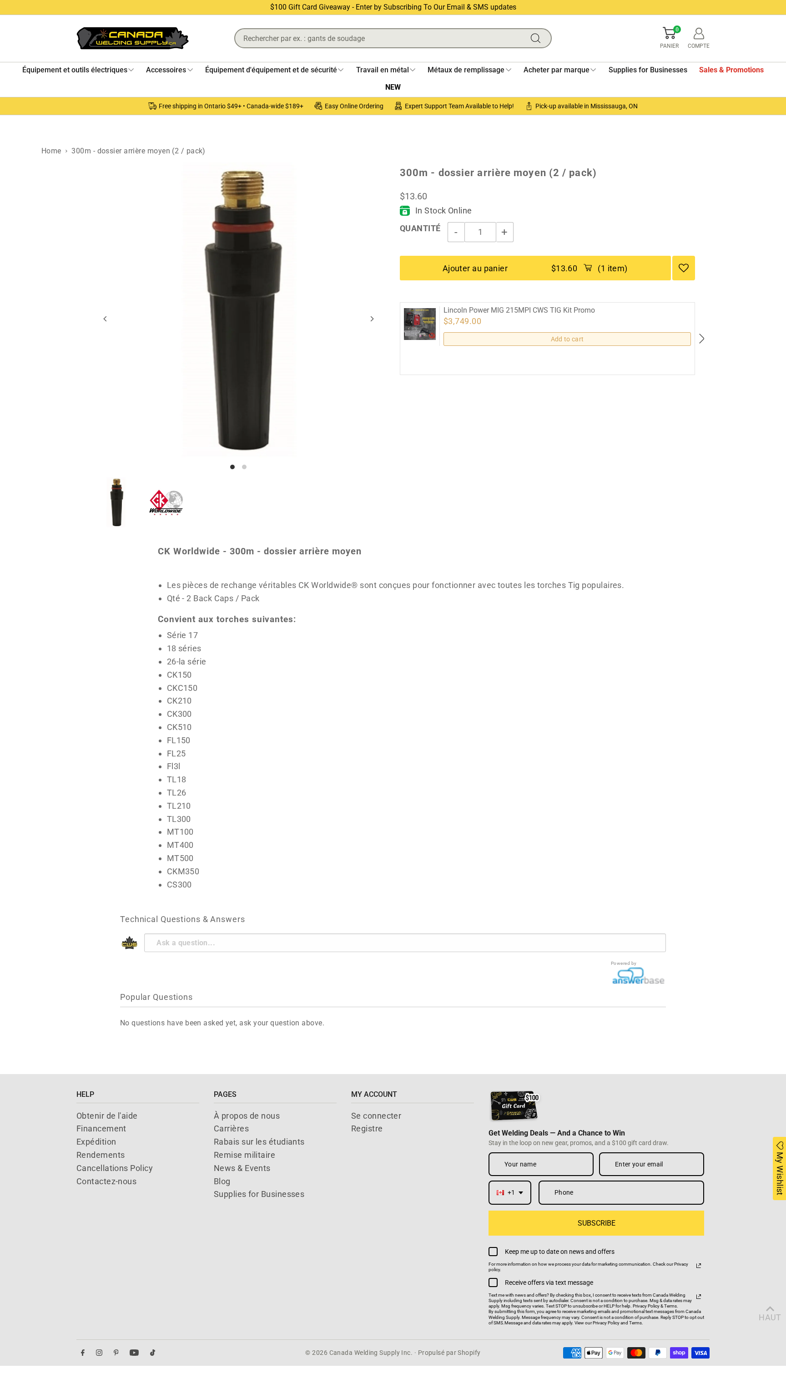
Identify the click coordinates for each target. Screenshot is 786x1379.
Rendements (100, 1155)
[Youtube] (134, 1352)
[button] (669, 38)
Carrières (231, 1128)
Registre (367, 1128)
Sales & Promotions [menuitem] (731, 70)
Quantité (420, 228)
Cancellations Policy (114, 1168)
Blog (222, 1181)
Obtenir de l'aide (107, 1115)
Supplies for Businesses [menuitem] (648, 70)
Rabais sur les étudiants (259, 1141)
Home (51, 151)
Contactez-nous (106, 1181)
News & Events (242, 1168)
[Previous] (106, 319)
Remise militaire (244, 1155)
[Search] (537, 38)
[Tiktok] (152, 1352)
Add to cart (567, 339)
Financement (101, 1128)
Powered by (624, 963)
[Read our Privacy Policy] (698, 1265)
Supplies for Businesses (259, 1194)
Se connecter (376, 1115)
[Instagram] (99, 1352)
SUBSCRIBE (596, 1223)
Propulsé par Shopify (449, 1352)
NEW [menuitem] (393, 87)
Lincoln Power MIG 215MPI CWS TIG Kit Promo (519, 310)
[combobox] (510, 1193)
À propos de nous (247, 1115)
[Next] (371, 319)
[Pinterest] (116, 1352)
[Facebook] (83, 1352)
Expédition (96, 1141)
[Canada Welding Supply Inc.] (132, 38)
